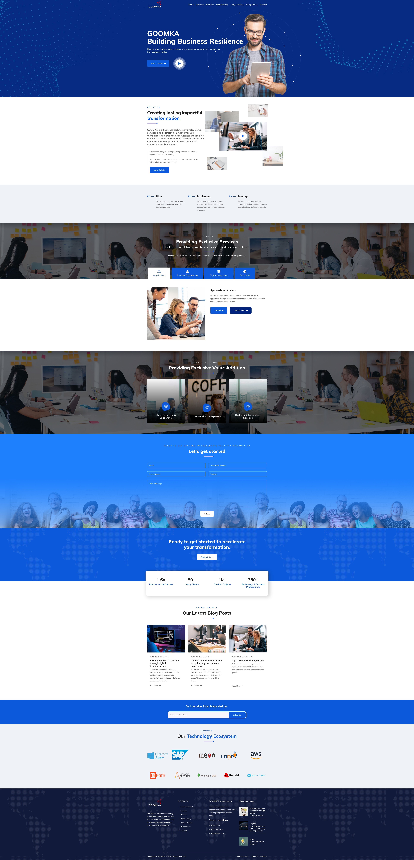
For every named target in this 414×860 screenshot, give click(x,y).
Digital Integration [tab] (219, 275)
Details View (240, 310)
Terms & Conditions (259, 856)
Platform (210, 5)
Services (200, 5)
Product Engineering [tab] (187, 275)
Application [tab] (159, 275)
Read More (154, 685)
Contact (263, 5)
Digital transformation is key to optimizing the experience (257, 827)
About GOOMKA (186, 807)
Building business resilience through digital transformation (164, 663)
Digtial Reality (185, 819)
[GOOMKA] (154, 4)
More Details (159, 170)
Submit (207, 514)
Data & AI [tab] (245, 275)
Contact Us (206, 557)
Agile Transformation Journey (248, 660)
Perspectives (251, 5)
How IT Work (157, 63)
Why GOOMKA (237, 5)
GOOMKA (154, 656)
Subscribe (237, 715)
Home (191, 5)
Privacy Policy (242, 856)
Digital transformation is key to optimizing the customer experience (206, 663)
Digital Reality (222, 5)
